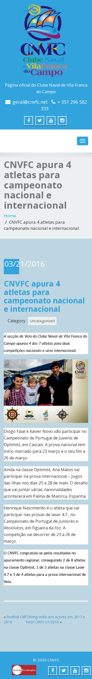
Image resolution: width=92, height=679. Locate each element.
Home (10, 216)
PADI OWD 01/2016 (42, 622)
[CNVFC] (46, 42)
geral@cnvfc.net (30, 102)
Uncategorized (42, 320)
